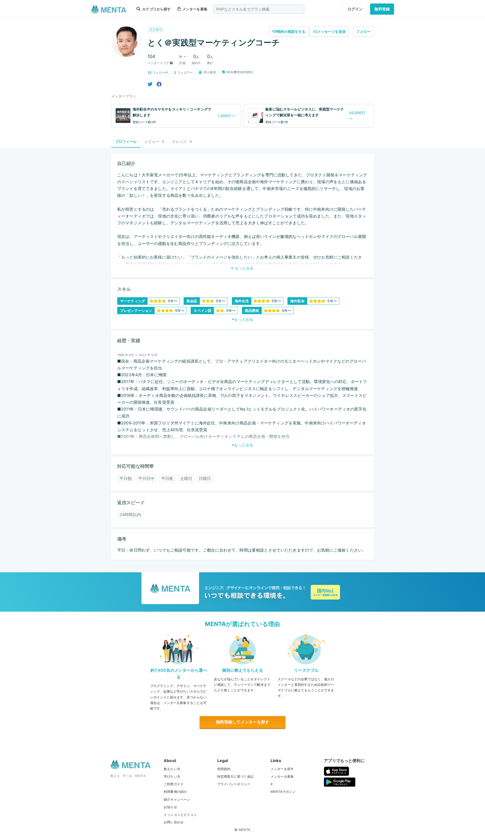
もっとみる (244, 268)
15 (150, 72)
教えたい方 (172, 769)
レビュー (154, 141)
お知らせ (170, 807)
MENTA (245, 830)
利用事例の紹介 (175, 792)
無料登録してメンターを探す (242, 721)
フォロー (363, 31)
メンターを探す (282, 769)
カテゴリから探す (156, 9)
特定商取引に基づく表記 (235, 776)
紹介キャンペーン (177, 799)
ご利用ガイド (174, 784)
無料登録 (382, 9)
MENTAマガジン (283, 792)
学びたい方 (172, 776)
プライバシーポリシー (234, 784)
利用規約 (224, 769)
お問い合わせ (174, 822)
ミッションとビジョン (180, 814)
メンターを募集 (194, 9)
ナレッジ (182, 141)
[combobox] (258, 9)
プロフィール (126, 141)
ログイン (355, 9)
